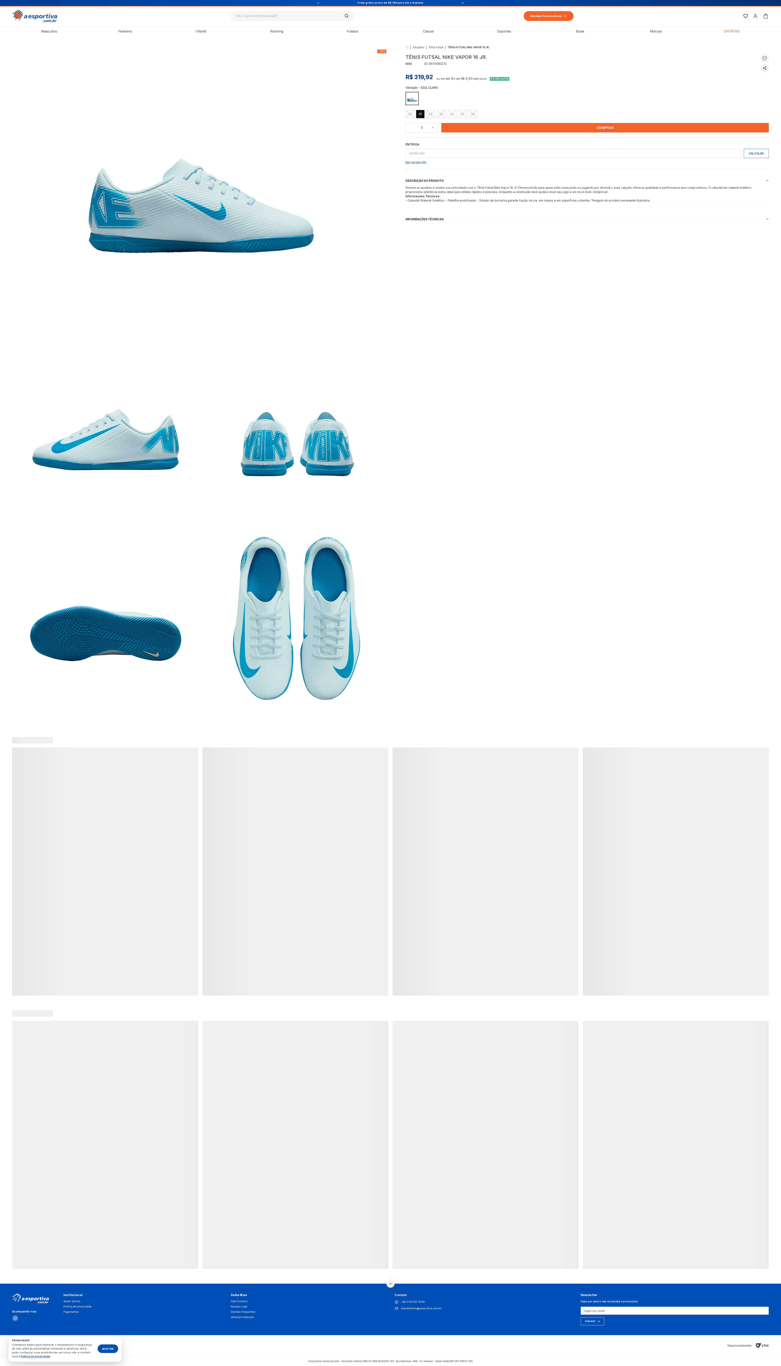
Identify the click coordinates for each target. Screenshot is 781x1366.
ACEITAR (108, 1348)
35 (462, 114)
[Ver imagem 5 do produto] (296, 618)
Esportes (504, 31)
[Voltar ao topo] (390, 1284)
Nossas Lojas (239, 1306)
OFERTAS (732, 31)
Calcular (756, 153)
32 (430, 114)
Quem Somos (71, 1301)
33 (441, 114)
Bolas (580, 31)
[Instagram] (15, 1318)
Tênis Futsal (436, 47)
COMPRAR (605, 128)
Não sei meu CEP (416, 162)
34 (452, 114)
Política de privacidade (77, 1306)
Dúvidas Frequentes (243, 1311)
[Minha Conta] (755, 16)
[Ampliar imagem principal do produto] (201, 187)
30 (410, 114)
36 (473, 114)
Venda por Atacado (242, 1317)
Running (276, 31)
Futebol (353, 31)
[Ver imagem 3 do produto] (296, 427)
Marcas (656, 31)
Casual (428, 31)
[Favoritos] (745, 16)
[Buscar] (346, 16)
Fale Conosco (239, 1301)
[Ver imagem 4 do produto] (105, 618)
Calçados (418, 47)
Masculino (49, 31)
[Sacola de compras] (766, 16)
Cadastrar (590, 1321)
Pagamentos (71, 1311)
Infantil (200, 31)
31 (420, 114)
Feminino (125, 31)
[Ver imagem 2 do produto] (105, 427)
